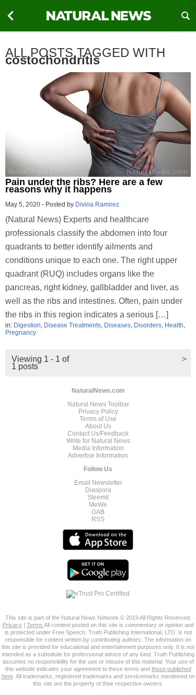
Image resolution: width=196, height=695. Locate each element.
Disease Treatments (72, 325)
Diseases (117, 325)
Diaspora (98, 490)
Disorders (148, 325)
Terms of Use (98, 419)
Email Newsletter (98, 482)
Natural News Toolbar (98, 404)
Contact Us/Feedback (98, 433)
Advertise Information (98, 455)
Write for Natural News (98, 441)
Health (174, 325)
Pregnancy (20, 332)
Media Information (98, 448)
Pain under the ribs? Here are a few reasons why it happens (84, 186)
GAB (98, 512)
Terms (35, 625)
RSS (98, 519)
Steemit (98, 497)
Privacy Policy (98, 411)
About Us (98, 426)
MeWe (98, 504)
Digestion (27, 325)
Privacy (12, 625)
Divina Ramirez (97, 204)
